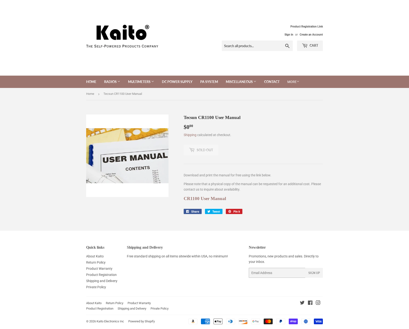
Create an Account (311, 34)
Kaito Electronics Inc (110, 321)
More (292, 82)
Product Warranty (99, 268)
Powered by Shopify (141, 321)
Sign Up (314, 273)
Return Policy (96, 262)
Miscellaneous (239, 82)
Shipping (190, 135)
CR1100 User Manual (205, 198)
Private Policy (96, 287)
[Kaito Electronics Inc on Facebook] (310, 303)
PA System (209, 82)
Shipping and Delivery (101, 281)
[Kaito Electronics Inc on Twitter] (302, 303)
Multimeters (139, 82)
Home (91, 82)
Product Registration (101, 275)
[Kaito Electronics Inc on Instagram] (318, 303)
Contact (272, 82)
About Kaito (95, 256)
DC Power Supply (177, 82)
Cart (313, 45)
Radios (110, 82)
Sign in (289, 34)
